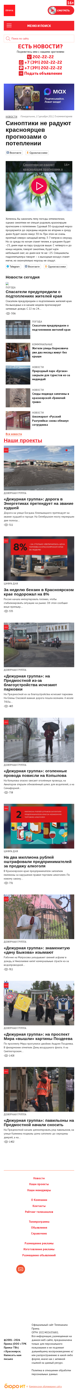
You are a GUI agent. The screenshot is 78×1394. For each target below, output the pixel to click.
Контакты (39, 1206)
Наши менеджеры (39, 1190)
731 (11, 883)
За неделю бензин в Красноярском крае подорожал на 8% (39, 592)
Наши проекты (23, 440)
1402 (11, 1141)
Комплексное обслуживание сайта (45, 1386)
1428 (11, 1055)
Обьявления (39, 1227)
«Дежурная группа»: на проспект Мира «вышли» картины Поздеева (38, 1036)
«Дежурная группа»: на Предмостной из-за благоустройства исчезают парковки (30, 682)
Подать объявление (43, 73)
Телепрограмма (39, 1221)
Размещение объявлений (39, 1255)
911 (11, 969)
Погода (11, 287)
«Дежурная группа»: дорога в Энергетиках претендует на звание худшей (38, 503)
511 (11, 524)
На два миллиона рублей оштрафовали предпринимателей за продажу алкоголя (38, 861)
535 (11, 611)
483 (11, 706)
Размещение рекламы (39, 1243)
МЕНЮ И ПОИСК (39, 26)
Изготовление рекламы (39, 1249)
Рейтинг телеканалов (39, 1212)
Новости (39, 1178)
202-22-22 (43, 56)
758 (11, 792)
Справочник (39, 1233)
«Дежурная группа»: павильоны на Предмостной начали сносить (39, 1122)
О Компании (39, 1200)
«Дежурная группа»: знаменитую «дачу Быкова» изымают (37, 950)
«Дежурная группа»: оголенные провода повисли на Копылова (35, 773)
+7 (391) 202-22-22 (43, 62)
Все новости (14, 434)
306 (13, 313)
